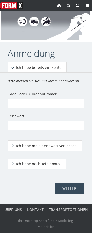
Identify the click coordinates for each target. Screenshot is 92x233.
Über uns (13, 209)
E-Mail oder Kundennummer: (33, 94)
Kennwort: (16, 116)
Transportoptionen (68, 209)
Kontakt (35, 209)
